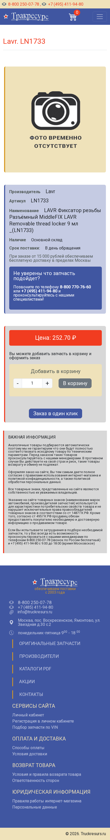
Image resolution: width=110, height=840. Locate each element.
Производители (39, 656)
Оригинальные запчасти (49, 643)
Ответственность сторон (35, 780)
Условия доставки (29, 753)
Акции (27, 681)
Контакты (31, 694)
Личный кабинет (28, 715)
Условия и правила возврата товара (46, 774)
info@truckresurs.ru (34, 612)
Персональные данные (34, 807)
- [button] (18, 383)
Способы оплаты (28, 747)
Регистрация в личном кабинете (43, 721)
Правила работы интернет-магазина (46, 801)
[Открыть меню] (100, 17)
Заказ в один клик (55, 413)
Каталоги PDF (35, 668)
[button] (73, 17)
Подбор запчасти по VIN (35, 727)
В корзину (75, 383)
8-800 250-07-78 (23, 4)
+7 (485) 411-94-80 (35, 607)
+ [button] (47, 383)
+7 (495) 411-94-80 (65, 4)
